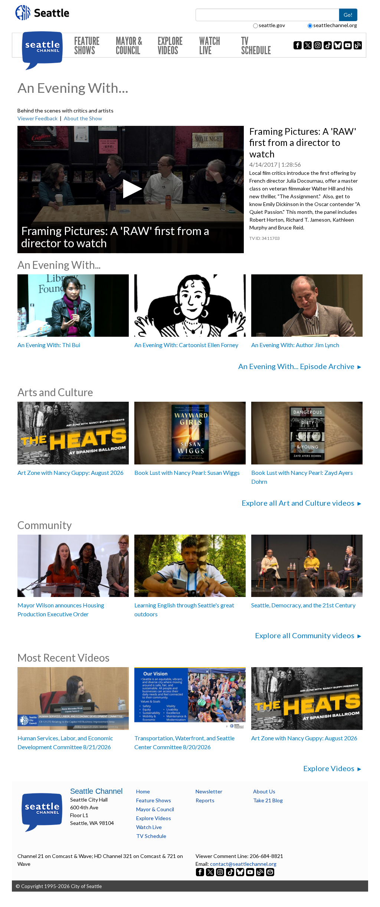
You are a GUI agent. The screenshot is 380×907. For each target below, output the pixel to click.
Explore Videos (170, 46)
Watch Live (209, 46)
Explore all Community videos (304, 635)
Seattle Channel (96, 791)
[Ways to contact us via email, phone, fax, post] (270, 871)
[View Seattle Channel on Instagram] (221, 871)
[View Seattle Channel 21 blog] (261, 871)
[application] (130, 189)
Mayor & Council (129, 46)
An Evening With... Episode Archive (296, 366)
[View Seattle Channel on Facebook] (201, 871)
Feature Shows (86, 46)
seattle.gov (272, 25)
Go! (348, 15)
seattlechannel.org (335, 25)
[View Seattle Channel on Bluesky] (240, 871)
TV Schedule (256, 46)
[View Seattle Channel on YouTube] (251, 871)
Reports (205, 800)
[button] (130, 188)
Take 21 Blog (268, 800)
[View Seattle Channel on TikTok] (230, 871)
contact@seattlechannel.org (243, 864)
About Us (264, 791)
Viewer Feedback (37, 118)
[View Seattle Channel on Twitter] (211, 871)
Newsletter (209, 791)
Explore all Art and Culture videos (298, 502)
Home (143, 791)
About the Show (83, 118)
